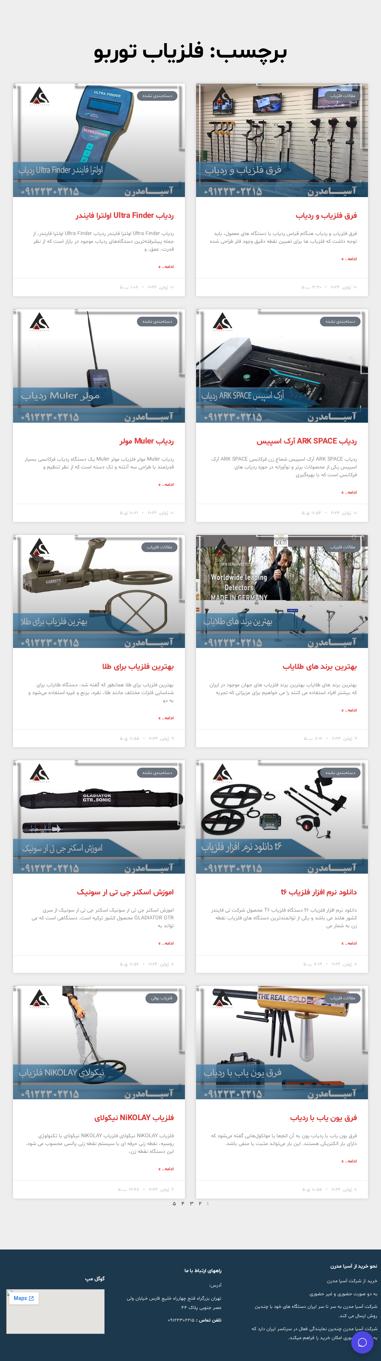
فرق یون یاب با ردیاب (323, 1118)
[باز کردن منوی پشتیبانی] (362, 1342)
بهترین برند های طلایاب (320, 667)
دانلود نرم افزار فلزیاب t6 (319, 892)
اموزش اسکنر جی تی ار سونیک (125, 892)
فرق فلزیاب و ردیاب (326, 216)
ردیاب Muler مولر (146, 441)
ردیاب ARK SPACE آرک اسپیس (307, 441)
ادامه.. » (349, 259)
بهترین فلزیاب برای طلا (138, 667)
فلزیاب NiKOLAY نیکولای (134, 1118)
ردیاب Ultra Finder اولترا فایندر (125, 216)
